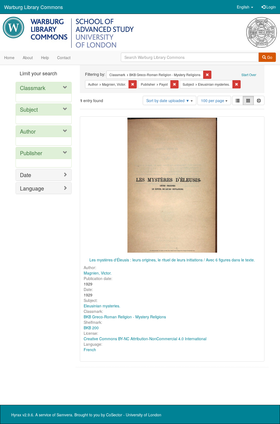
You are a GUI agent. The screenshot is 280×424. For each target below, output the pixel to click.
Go (269, 57)
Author (28, 131)
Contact (64, 57)
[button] (245, 7)
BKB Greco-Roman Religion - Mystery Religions (125, 316)
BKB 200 (91, 327)
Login (270, 7)
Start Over (248, 74)
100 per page (213, 100)
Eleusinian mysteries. (102, 305)
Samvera (64, 414)
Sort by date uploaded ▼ (168, 100)
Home (9, 57)
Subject (29, 109)
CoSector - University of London (133, 414)
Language (32, 188)
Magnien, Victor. (98, 273)
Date (25, 175)
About (28, 57)
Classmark (32, 88)
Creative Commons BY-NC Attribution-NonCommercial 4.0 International (145, 338)
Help (45, 57)
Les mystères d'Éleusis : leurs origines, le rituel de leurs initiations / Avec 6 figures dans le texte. (172, 260)
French (90, 349)
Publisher (31, 153)
